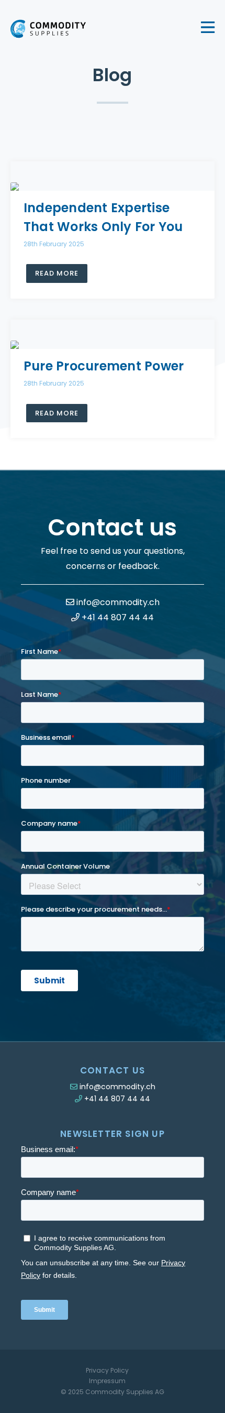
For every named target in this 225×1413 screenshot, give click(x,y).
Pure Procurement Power (104, 366)
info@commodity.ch (117, 602)
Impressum (107, 1380)
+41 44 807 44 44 (117, 617)
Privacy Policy (107, 1370)
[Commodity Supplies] (48, 28)
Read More (56, 273)
